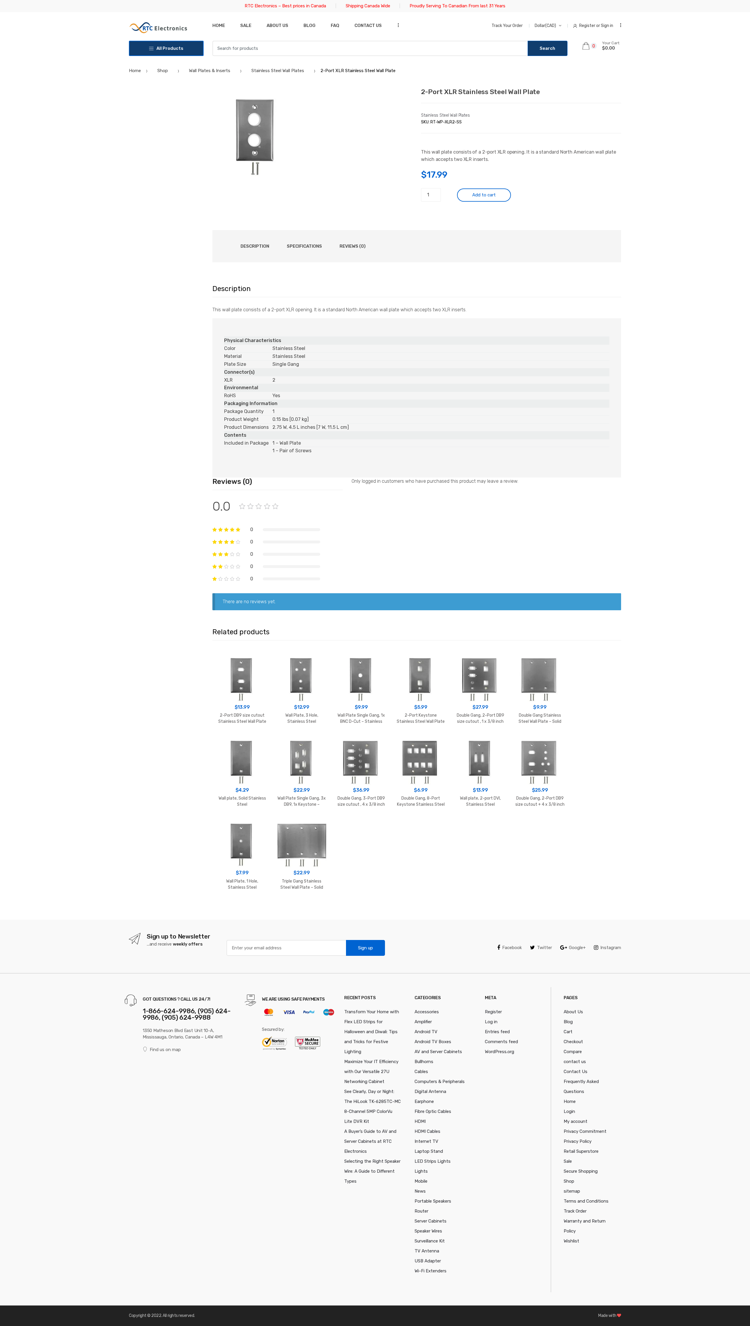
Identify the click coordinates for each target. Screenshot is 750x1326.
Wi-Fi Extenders (430, 1271)
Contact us (368, 25)
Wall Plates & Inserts (209, 70)
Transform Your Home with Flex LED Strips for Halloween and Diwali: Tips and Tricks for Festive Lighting (371, 1031)
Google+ (577, 947)
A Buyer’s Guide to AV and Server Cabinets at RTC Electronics (370, 1141)
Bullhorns (424, 1061)
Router (421, 1211)
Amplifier (423, 1021)
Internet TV (426, 1141)
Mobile (421, 1181)
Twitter (544, 947)
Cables (421, 1071)
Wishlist (571, 1241)
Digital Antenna (430, 1091)
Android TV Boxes (433, 1041)
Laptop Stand (429, 1151)
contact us (575, 1061)
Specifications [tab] (304, 246)
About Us (277, 25)
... (396, 25)
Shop (162, 70)
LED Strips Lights (433, 1161)
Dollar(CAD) (545, 25)
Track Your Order (507, 25)
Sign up (365, 948)
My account (575, 1121)
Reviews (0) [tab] (353, 246)
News (420, 1191)
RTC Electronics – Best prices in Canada (285, 5)
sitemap (572, 1191)
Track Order (575, 1211)
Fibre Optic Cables (433, 1111)
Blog (310, 25)
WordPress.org (499, 1051)
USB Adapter (428, 1261)
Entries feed (497, 1031)
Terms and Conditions (586, 1201)
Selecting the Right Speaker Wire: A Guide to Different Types (372, 1171)
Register (493, 1011)
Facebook (512, 947)
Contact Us (575, 1071)
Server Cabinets (430, 1221)
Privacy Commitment (585, 1131)
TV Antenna (427, 1251)
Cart (568, 1031)
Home (218, 25)
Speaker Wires (428, 1231)
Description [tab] (255, 246)
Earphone (424, 1101)
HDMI (420, 1121)
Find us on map (165, 1049)
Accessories (427, 1011)
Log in (491, 1021)
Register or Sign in (596, 25)
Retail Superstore (581, 1151)
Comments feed (501, 1041)
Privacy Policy (578, 1141)
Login (569, 1111)
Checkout (573, 1041)
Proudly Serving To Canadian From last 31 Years (457, 5)
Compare (573, 1051)
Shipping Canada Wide (368, 5)
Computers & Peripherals (440, 1081)
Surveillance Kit (430, 1241)
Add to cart (484, 195)
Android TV (426, 1031)
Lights (421, 1171)
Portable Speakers (433, 1201)
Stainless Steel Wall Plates (277, 70)
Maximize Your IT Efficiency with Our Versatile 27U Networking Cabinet (371, 1071)
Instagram (610, 947)
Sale (245, 25)
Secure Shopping (581, 1171)
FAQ (335, 25)
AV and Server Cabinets (438, 1051)
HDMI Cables (427, 1131)
